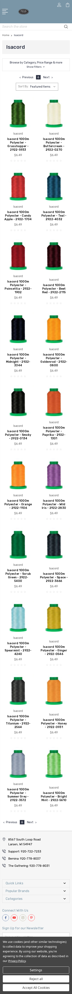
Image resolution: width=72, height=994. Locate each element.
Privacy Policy (17, 961)
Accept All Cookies (36, 987)
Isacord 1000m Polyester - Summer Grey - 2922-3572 (18, 795)
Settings (36, 970)
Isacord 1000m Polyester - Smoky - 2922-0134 (18, 435)
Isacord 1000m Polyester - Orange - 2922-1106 (18, 504)
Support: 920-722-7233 (24, 851)
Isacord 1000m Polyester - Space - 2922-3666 (54, 577)
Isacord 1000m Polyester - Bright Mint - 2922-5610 (54, 796)
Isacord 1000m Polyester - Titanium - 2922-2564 (18, 722)
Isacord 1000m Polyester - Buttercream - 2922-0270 (54, 144)
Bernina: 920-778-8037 (24, 858)
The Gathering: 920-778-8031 (28, 866)
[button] (36, 64)
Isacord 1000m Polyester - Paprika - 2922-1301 (53, 433)
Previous (27, 77)
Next (46, 77)
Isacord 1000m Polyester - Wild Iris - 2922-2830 (54, 504)
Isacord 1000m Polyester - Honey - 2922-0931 (54, 723)
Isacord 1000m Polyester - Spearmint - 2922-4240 (18, 649)
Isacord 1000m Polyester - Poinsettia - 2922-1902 (18, 287)
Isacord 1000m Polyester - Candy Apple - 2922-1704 (18, 215)
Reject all (36, 979)
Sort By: (23, 86)
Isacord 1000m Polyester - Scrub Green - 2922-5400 (18, 576)
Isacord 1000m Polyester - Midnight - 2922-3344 (18, 360)
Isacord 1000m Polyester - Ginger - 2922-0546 (54, 650)
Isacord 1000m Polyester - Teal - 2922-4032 (54, 215)
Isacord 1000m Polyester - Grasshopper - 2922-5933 (18, 144)
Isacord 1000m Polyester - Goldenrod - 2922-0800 (53, 360)
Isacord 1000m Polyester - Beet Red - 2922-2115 (54, 288)
